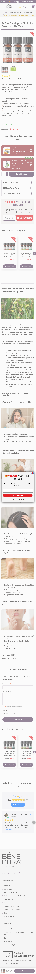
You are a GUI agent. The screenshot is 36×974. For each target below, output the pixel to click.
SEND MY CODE (18, 495)
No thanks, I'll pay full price (18, 499)
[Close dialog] (33, 473)
